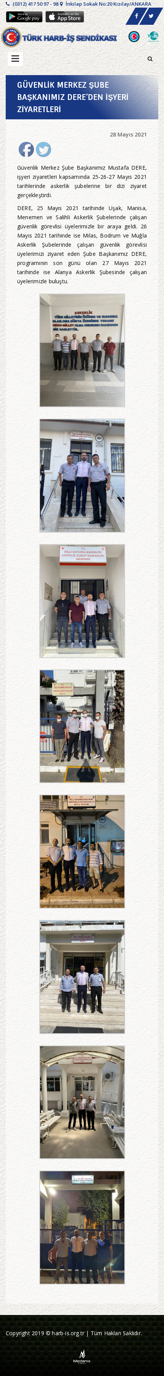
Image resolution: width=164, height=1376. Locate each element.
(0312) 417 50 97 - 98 (34, 3)
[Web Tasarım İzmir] (82, 1356)
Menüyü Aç (15, 59)
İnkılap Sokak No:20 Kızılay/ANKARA (107, 3)
